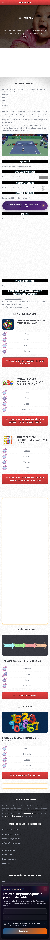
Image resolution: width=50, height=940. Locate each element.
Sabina (27, 450)
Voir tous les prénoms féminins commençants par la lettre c (26, 420)
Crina (27, 334)
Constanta (27, 409)
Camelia (27, 685)
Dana (27, 467)
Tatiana (27, 462)
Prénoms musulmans (9, 850)
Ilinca (27, 680)
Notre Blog (6, 863)
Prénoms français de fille (11, 839)
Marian (27, 674)
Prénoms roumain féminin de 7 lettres (20, 739)
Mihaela (27, 754)
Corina (27, 392)
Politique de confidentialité (20, 925)
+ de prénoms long (26, 695)
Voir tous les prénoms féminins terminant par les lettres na (26, 478)
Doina (27, 351)
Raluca (27, 345)
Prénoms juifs (7, 854)
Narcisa (27, 748)
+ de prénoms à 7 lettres (26, 775)
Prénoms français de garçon (12, 843)
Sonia (27, 339)
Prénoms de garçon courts (11, 834)
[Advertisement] (25, 249)
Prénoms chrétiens (9, 859)
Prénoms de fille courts (10, 830)
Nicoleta (27, 668)
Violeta (27, 759)
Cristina (27, 403)
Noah (4, 881)
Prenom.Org (25, 3)
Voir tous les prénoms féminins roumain (26, 362)
